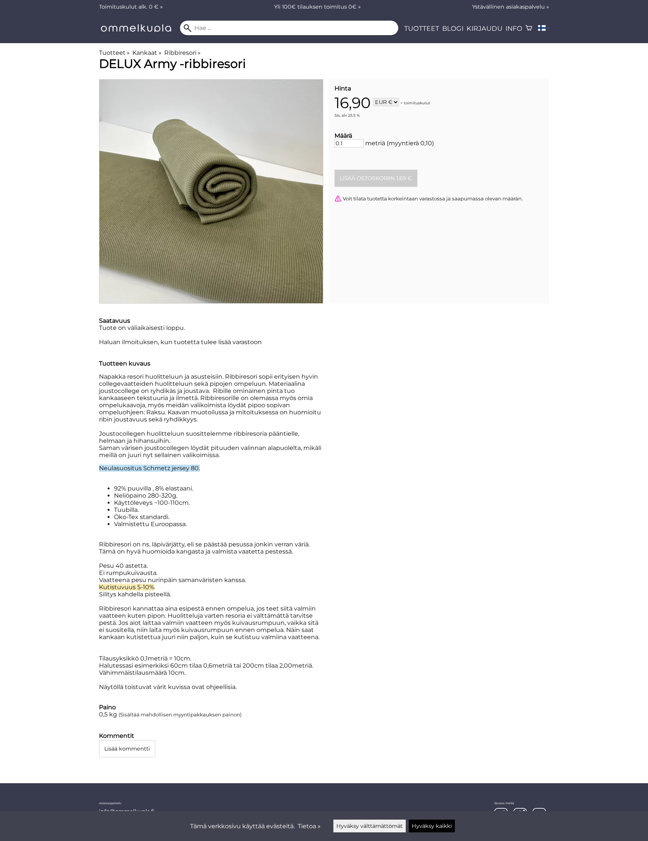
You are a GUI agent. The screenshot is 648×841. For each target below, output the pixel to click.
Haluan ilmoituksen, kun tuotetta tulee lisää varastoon (180, 342)
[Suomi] (543, 28)
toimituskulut (417, 102)
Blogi (453, 28)
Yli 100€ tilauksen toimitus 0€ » (317, 6)
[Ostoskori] (528, 28)
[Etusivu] (139, 29)
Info (514, 28)
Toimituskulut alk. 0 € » (131, 6)
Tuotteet (421, 28)
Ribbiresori (182, 52)
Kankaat (146, 52)
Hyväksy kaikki (432, 826)
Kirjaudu (484, 28)
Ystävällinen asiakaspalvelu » (510, 6)
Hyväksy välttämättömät (369, 826)
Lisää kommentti (127, 748)
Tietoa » (309, 826)
